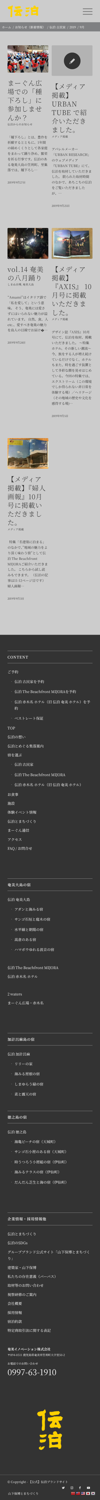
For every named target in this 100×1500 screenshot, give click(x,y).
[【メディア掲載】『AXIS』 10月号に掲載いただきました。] (72, 243)
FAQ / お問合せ (20, 848)
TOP (11, 728)
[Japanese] (88, 1493)
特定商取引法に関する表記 (29, 1330)
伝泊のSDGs (18, 1242)
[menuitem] (22, 1493)
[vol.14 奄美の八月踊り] (28, 243)
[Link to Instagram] (72, 1487)
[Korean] (93, 1493)
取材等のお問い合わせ (26, 1285)
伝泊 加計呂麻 (19, 1054)
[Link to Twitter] (63, 1487)
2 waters (15, 994)
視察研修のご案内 (22, 1294)
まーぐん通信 (18, 830)
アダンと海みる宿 (28, 909)
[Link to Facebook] (80, 1487)
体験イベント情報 (22, 812)
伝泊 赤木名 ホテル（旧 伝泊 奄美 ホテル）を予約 (52, 705)
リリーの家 (23, 1063)
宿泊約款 (15, 1321)
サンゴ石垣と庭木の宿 (32, 919)
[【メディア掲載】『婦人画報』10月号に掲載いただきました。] (28, 453)
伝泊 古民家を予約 (29, 681)
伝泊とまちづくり (22, 821)
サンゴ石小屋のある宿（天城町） (41, 1151)
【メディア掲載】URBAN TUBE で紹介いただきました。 (69, 107)
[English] (83, 1493)
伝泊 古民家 (23, 764)
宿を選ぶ (15, 755)
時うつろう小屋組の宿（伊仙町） (41, 1161)
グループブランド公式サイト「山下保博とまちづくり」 (49, 1255)
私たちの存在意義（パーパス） (33, 1276)
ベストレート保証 (28, 718)
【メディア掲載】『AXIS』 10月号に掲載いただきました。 (72, 290)
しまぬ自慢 (14, 284)
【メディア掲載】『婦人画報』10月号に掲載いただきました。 (27, 500)
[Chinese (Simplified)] (73, 1493)
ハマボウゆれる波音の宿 (34, 949)
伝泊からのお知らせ (20, 124)
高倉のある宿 (25, 939)
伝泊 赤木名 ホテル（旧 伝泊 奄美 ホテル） (48, 784)
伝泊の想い (17, 736)
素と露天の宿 (25, 1094)
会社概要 (15, 1303)
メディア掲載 (60, 136)
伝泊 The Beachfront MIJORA (39, 774)
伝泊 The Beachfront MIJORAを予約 (45, 691)
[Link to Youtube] (88, 1487)
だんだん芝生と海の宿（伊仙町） (41, 1182)
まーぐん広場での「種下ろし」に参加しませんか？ (25, 100)
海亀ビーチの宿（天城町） (36, 1141)
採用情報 (15, 1312)
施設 (11, 803)
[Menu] (84, 11)
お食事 (13, 794)
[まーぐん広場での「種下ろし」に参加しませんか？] (28, 59)
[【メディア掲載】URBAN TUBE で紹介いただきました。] (72, 60)
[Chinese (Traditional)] (78, 1493)
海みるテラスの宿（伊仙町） (37, 1171)
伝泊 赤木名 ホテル (23, 976)
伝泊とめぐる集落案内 (26, 746)
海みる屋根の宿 (27, 1073)
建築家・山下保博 (22, 1267)
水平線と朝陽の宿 (28, 929)
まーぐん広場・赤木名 (26, 1002)
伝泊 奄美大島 (19, 899)
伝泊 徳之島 (17, 1131)
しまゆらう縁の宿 (28, 1084)
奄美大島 (28, 284)
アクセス (15, 839)
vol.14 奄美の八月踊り (26, 273)
